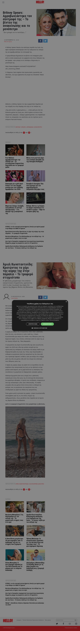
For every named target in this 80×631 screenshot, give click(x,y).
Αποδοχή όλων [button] (47, 324)
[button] (40, 328)
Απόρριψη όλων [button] (33, 324)
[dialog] (40, 315)
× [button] (66, 301)
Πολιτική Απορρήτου (54, 320)
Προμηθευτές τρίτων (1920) (38, 312)
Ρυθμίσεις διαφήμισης (42, 318)
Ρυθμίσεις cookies (45, 320)
